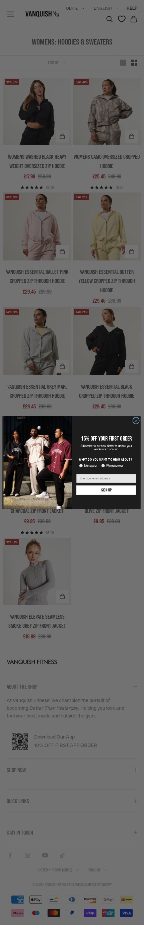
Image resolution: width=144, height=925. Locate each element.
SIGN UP (106, 489)
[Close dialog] (136, 420)
